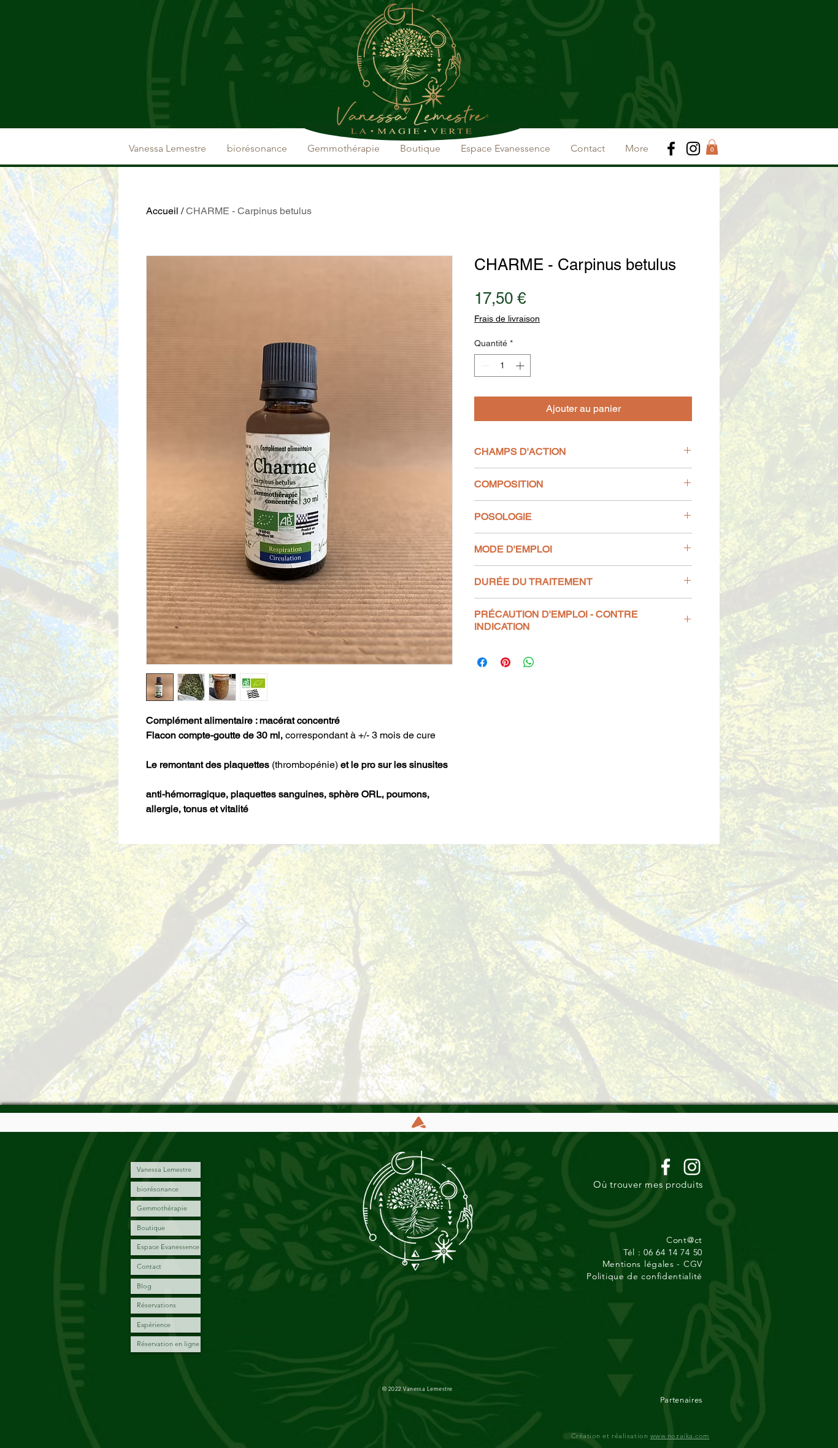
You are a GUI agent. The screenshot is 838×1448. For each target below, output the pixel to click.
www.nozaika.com (679, 1435)
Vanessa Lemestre (164, 1169)
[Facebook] (671, 148)
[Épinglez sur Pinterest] (505, 662)
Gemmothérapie (162, 1208)
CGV (692, 1263)
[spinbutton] (502, 365)
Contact (149, 1266)
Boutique (151, 1227)
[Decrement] (483, 365)
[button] (711, 147)
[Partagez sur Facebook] (482, 662)
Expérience (154, 1324)
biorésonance (158, 1189)
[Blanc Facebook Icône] (666, 1167)
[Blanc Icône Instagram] (692, 1167)
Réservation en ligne (168, 1343)
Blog (144, 1286)
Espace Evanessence (168, 1246)
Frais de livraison (507, 318)
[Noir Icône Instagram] (693, 148)
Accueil (162, 211)
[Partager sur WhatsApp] (528, 662)
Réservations (156, 1305)
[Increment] (521, 365)
